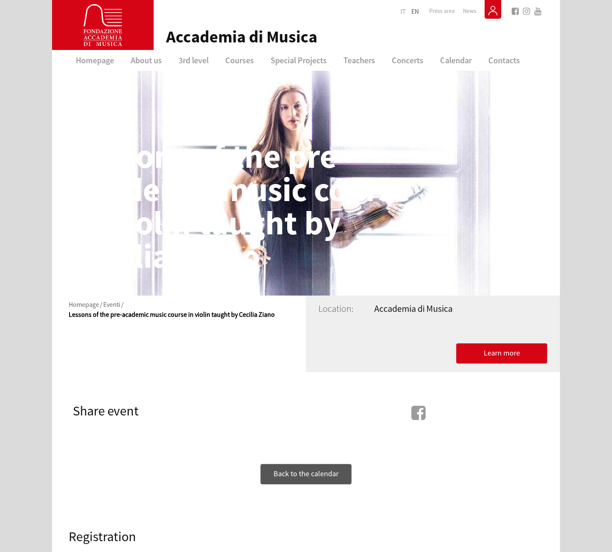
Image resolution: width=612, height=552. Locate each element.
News (469, 11)
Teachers (359, 60)
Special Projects (299, 60)
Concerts (407, 60)
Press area (442, 11)
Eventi (111, 305)
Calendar (456, 60)
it (403, 11)
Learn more (502, 353)
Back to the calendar (306, 474)
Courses (239, 60)
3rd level (194, 60)
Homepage (95, 60)
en (415, 11)
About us (146, 60)
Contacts (504, 60)
